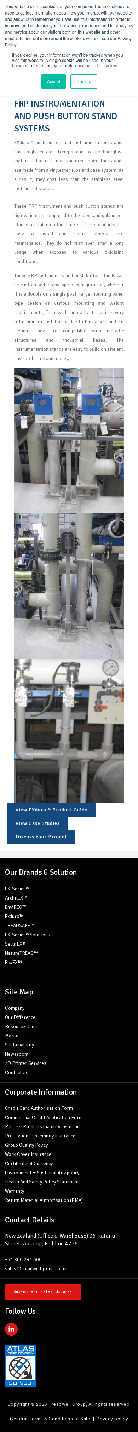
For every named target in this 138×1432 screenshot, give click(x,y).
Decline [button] (83, 81)
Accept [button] (53, 81)
